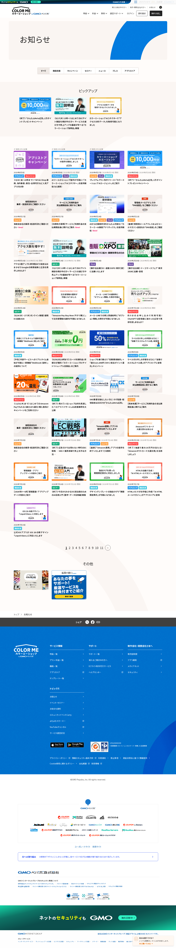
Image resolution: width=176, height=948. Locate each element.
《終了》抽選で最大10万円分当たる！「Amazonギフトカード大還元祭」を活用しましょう (145, 451)
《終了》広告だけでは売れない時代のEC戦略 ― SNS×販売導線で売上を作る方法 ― (69, 451)
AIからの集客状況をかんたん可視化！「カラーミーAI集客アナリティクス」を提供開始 (107, 227)
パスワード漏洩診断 (62, 884)
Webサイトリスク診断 (77, 884)
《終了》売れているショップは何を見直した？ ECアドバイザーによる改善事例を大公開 (69, 407)
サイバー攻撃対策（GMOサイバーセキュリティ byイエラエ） (49, 886)
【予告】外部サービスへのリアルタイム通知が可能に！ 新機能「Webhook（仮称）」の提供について (31, 362)
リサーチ (95, 941)
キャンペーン (72, 70)
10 (96, 548)
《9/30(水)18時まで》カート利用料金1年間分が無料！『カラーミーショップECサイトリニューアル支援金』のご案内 (69, 362)
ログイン (130, 13)
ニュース (102, 70)
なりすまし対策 (101, 886)
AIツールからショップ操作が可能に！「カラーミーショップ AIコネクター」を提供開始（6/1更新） (69, 183)
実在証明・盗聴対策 (24, 886)
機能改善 (57, 70)
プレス (115, 70)
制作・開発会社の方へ (138, 7)
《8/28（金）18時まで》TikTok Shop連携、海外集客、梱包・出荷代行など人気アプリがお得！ (31, 183)
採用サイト (97, 846)
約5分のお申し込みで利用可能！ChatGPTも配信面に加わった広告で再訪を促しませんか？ (145, 318)
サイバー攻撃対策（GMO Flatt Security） (82, 886)
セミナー (88, 70)
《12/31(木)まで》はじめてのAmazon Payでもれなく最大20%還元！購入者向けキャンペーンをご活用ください (31, 407)
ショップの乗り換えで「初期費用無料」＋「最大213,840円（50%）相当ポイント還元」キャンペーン (107, 362)
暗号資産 (121, 941)
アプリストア (130, 70)
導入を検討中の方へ (119, 7)
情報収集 (103, 941)
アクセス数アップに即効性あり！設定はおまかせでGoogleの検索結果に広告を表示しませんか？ (31, 267)
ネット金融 (112, 941)
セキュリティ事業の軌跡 (115, 886)
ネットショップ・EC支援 (43, 941)
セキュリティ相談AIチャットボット (96, 883)
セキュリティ (70, 941)
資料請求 (142, 13)
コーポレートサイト (82, 846)
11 (101, 548)
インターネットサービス (25, 941)
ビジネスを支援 (59, 941)
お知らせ (152, 7)
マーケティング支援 (83, 941)
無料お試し (156, 13)
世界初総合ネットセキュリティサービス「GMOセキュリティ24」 (36, 884)
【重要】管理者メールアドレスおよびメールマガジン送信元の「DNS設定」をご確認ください (145, 227)
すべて (43, 70)
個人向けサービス (132, 941)
